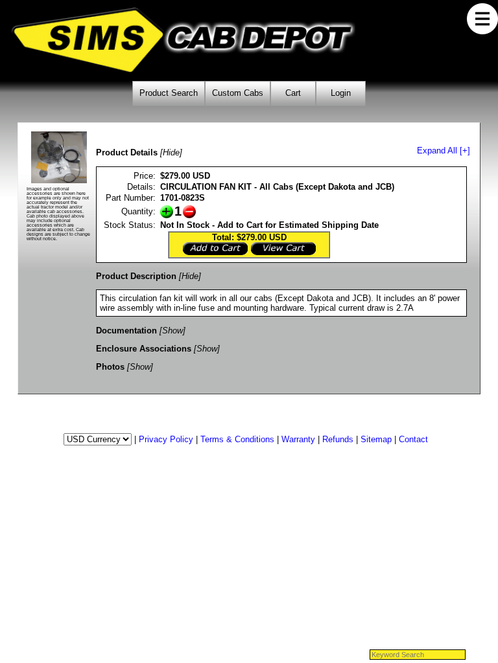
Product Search (168, 93)
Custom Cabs (237, 93)
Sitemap (376, 439)
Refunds (337, 439)
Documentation (126, 330)
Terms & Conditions (237, 439)
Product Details (127, 152)
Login (341, 93)
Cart (293, 93)
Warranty (298, 439)
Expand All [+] (443, 150)
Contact (413, 439)
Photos (110, 367)
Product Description (136, 276)
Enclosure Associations (143, 349)
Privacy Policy (166, 439)
